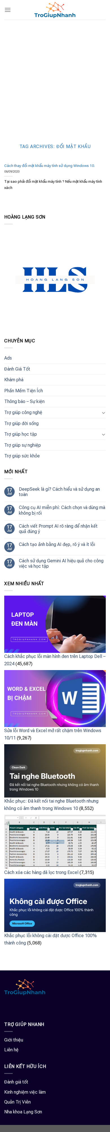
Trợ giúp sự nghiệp (22, 445)
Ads (8, 358)
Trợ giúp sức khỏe (22, 456)
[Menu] (7, 10)
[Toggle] (103, 412)
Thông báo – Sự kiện (24, 401)
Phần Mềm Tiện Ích (23, 390)
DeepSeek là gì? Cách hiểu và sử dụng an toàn (59, 491)
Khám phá (13, 379)
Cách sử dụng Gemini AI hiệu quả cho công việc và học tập (61, 563)
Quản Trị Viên (17, 1102)
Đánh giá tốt (16, 1082)
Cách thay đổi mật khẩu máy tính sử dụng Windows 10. (49, 165)
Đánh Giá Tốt (17, 369)
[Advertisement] (55, 78)
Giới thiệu (13, 1040)
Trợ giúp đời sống (21, 423)
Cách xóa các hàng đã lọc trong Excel (41, 872)
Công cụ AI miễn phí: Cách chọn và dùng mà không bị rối (62, 510)
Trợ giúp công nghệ (23, 412)
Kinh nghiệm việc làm (25, 1092)
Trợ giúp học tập (20, 434)
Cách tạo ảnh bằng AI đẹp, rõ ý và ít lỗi (57, 544)
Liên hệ (11, 1049)
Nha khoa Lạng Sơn (23, 1112)
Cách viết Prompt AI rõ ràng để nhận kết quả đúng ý (58, 528)
